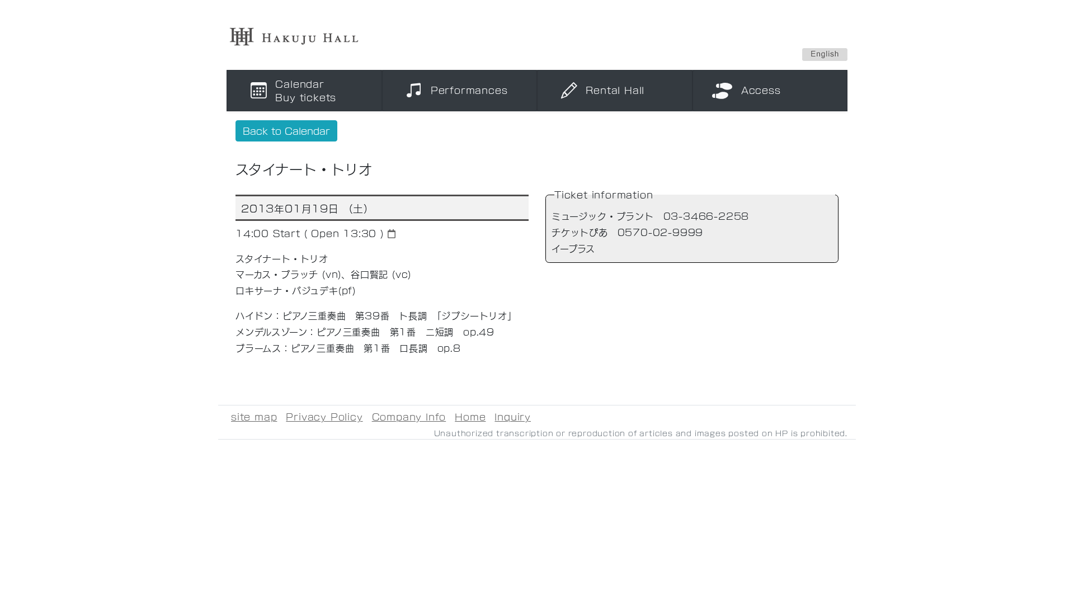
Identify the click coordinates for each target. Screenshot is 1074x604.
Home (470, 416)
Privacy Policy (324, 416)
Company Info (409, 416)
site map (254, 416)
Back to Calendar (286, 131)
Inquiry (512, 416)
